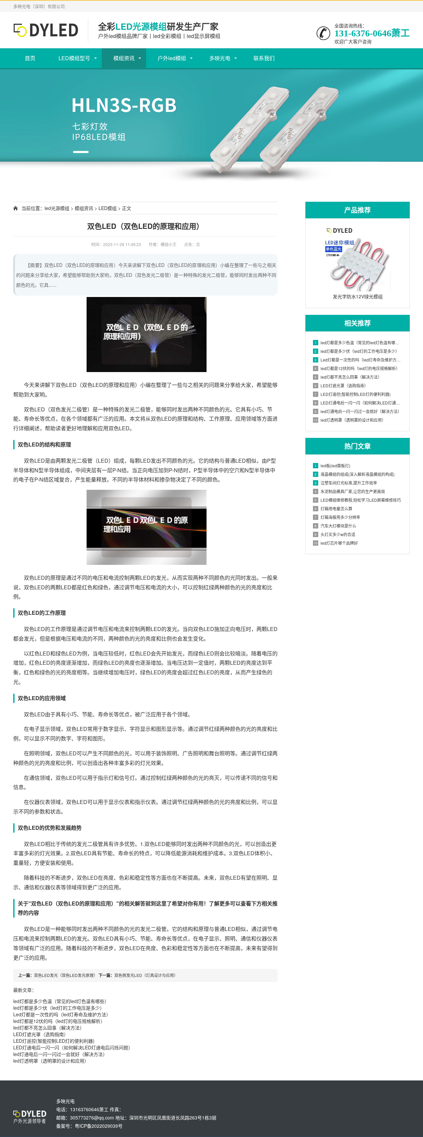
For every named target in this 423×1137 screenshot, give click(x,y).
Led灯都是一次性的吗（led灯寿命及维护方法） (62, 1014)
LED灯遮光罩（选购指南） (40, 1034)
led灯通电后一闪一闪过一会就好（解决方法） (60, 1054)
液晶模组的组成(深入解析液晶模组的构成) (355, 474)
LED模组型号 (74, 58)
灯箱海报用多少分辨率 (337, 517)
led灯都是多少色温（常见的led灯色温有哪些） (61, 1001)
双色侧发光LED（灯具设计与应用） (146, 975)
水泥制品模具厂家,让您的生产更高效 (350, 491)
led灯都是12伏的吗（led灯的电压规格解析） (59, 1021)
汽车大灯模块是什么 (335, 525)
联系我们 (264, 58)
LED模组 (107, 208)
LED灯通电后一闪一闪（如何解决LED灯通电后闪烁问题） (73, 1047)
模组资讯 (124, 58)
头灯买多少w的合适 (335, 534)
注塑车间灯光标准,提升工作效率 (346, 482)
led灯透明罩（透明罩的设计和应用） (51, 1060)
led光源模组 (57, 208)
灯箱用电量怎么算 (333, 508)
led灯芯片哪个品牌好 (336, 543)
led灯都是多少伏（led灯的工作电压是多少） (58, 1007)
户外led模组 (172, 58)
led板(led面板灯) (332, 465)
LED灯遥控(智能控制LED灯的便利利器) (54, 1040)
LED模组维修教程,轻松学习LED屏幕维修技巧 (358, 500)
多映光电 (219, 58)
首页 (30, 58)
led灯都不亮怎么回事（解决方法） (48, 1027)
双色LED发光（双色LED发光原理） (65, 975)
